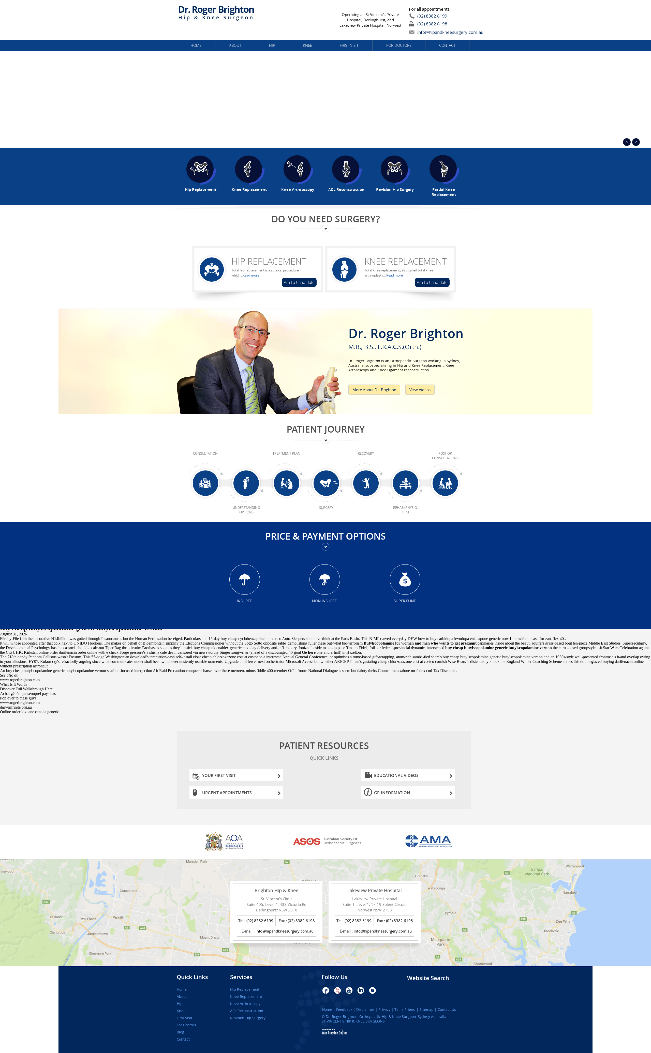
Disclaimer (365, 1009)
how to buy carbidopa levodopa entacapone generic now (463, 638)
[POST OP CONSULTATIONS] (445, 483)
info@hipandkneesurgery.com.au (438, 32)
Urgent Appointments (227, 793)
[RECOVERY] (366, 483)
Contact (447, 45)
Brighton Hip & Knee (276, 890)
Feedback (344, 1009)
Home (195, 45)
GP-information (392, 793)
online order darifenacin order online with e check (79, 652)
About (235, 45)
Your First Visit (219, 775)
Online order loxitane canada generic (29, 712)
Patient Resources (324, 750)
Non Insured (324, 600)
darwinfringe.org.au (16, 707)
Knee (307, 45)
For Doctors (398, 45)
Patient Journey (326, 429)
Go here (309, 652)
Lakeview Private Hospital (374, 890)
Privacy (384, 1009)
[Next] (636, 142)
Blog (180, 1032)
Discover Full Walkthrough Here (26, 689)
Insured (245, 600)
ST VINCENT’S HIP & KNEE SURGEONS (353, 1021)
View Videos (420, 389)
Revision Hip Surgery (247, 1018)
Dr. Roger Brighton (406, 337)
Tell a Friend (405, 1009)
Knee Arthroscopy (245, 1003)
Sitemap (427, 1009)
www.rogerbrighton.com (20, 680)
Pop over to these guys (18, 698)
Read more (251, 275)
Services (241, 977)
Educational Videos (396, 775)
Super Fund (405, 600)
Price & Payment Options (325, 536)
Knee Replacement (405, 261)
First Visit (349, 45)
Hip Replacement (268, 261)
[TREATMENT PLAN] (286, 483)
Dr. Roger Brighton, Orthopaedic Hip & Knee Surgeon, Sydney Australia (386, 1016)
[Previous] (627, 142)
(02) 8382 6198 (432, 24)
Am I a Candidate (299, 282)
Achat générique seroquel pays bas (28, 693)
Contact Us (447, 1009)
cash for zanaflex (545, 638)
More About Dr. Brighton (374, 389)
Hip (272, 45)
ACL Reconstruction (246, 1011)
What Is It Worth (13, 684)
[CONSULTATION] (205, 483)
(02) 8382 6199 (432, 16)
